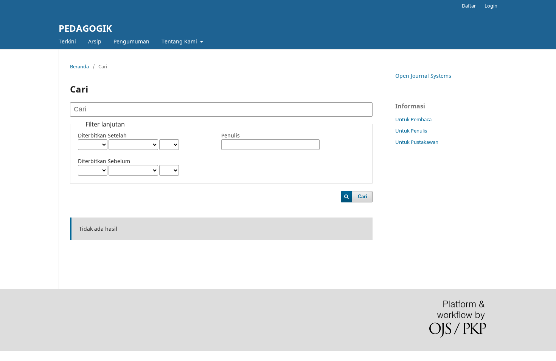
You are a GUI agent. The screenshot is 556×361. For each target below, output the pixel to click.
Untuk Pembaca (413, 119)
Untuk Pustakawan (416, 142)
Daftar (469, 5)
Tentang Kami (180, 41)
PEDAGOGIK (85, 28)
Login (491, 5)
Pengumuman (131, 41)
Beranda (79, 66)
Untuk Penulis (411, 130)
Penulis (230, 135)
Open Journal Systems (423, 75)
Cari (362, 196)
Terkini (67, 41)
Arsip (94, 41)
